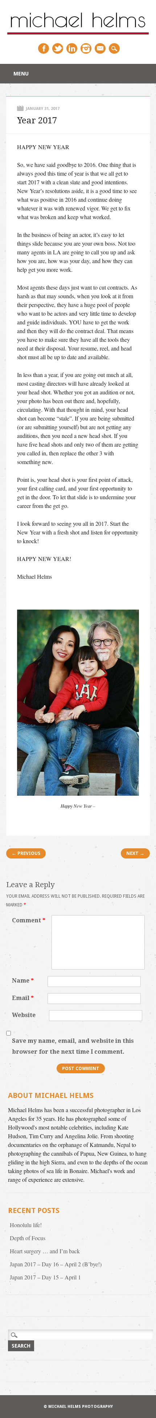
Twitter (57, 48)
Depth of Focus (27, 1238)
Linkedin (71, 48)
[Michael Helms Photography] (78, 35)
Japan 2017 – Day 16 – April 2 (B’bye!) (56, 1264)
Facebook (43, 48)
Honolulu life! (26, 1225)
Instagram (86, 48)
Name (23, 980)
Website (24, 1015)
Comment (28, 920)
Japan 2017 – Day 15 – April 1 (45, 1277)
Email (100, 48)
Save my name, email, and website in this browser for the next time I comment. (73, 1046)
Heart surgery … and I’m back (45, 1251)
